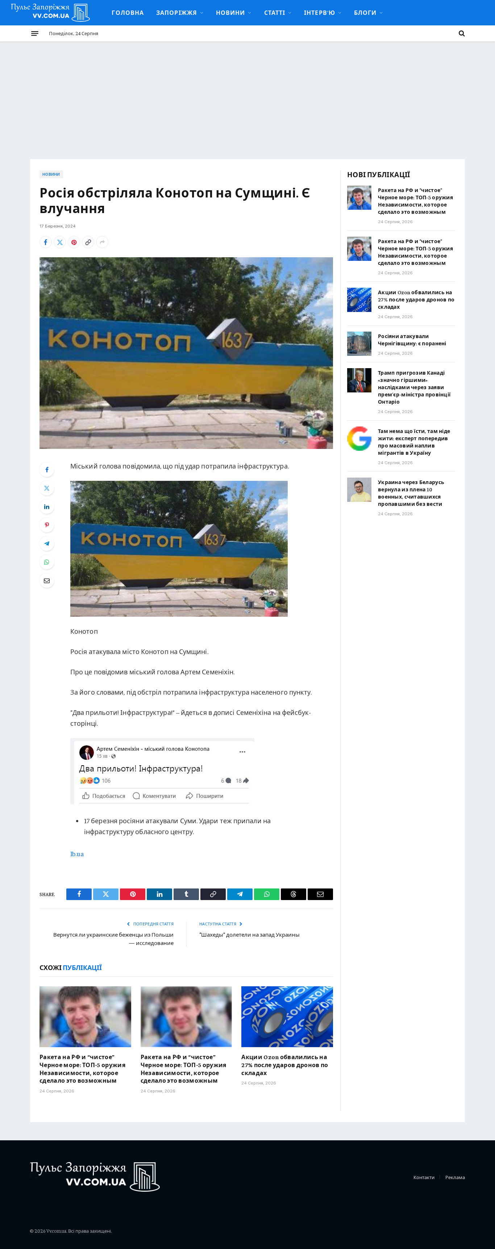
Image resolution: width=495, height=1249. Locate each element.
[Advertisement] (247, 95)
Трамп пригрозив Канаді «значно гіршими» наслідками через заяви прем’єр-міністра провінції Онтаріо (414, 387)
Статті (275, 12)
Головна (128, 12)
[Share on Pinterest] (74, 242)
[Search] (461, 33)
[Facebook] (46, 469)
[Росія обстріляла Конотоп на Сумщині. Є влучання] (186, 353)
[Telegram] (46, 543)
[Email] (46, 580)
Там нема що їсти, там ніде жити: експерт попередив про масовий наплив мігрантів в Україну (414, 442)
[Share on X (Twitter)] (60, 242)
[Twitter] (46, 488)
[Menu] (34, 33)
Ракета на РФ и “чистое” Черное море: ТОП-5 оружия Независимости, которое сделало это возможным (82, 1068)
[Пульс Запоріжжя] (50, 12)
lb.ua (77, 853)
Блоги (365, 12)
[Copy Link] (88, 242)
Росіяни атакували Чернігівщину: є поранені (412, 339)
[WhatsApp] (46, 562)
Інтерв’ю (319, 12)
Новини (230, 12)
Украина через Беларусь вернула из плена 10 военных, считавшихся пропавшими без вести (411, 493)
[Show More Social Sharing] (102, 242)
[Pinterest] (46, 525)
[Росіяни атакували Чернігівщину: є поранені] (359, 344)
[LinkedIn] (46, 506)
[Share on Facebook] (45, 242)
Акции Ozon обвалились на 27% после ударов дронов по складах (284, 1064)
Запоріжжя (176, 12)
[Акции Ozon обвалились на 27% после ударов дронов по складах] (287, 1016)
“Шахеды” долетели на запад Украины (249, 934)
